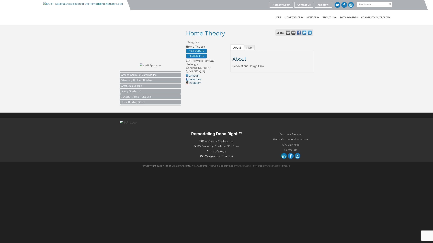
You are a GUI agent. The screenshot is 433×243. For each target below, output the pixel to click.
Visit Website (196, 51)
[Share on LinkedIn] (310, 33)
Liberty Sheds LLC (131, 89)
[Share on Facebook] (299, 33)
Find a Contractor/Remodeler (290, 139)
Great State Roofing (131, 84)
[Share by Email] (293, 33)
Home (278, 17)
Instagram (195, 82)
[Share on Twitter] (304, 33)
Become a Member (291, 134)
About (237, 47)
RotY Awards (348, 17)
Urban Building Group (133, 100)
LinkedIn (194, 75)
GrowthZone (244, 166)
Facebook (195, 79)
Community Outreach (375, 17)
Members (312, 17)
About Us (329, 17)
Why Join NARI (291, 144)
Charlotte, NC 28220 (218, 146)
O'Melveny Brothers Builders (136, 78)
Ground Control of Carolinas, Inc (138, 73)
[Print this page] (288, 33)
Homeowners (293, 17)
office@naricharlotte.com (218, 156)
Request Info (196, 56)
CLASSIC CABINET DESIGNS (136, 94)
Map (249, 47)
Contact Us (290, 150)
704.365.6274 (218, 151)
